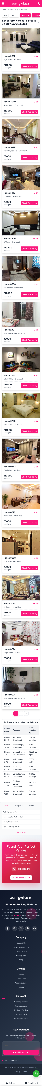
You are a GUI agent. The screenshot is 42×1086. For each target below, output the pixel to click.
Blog (21, 960)
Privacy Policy (21, 951)
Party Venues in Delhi (10, 812)
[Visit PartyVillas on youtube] (34, 928)
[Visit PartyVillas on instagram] (14, 928)
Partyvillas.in (16, 1068)
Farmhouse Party (21, 1018)
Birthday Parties (21, 1010)
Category (14, 15)
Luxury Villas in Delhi (10, 822)
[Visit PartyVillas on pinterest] (27, 928)
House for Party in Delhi (11, 827)
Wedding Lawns (21, 983)
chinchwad (23, 10)
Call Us (12, 1083)
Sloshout (17, 915)
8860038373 (24, 869)
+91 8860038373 (12, 1060)
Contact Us (21, 943)
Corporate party (21, 1006)
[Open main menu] (3, 3)
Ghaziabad (12, 10)
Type (5, 15)
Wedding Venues (21, 1002)
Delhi (7, 805)
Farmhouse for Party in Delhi (13, 817)
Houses (21, 987)
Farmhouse (21, 974)
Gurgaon (19, 805)
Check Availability (29, 66)
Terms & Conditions (21, 947)
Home (4, 10)
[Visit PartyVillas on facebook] (7, 928)
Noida (31, 805)
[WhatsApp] (36, 1073)
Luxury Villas (21, 979)
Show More (21, 832)
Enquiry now (21, 955)
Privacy (17, 1072)
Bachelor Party (21, 1014)
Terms (25, 1072)
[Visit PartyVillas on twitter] (21, 928)
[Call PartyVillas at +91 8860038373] (39, 3)
